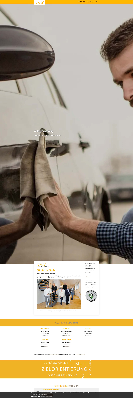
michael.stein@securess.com (54, 354)
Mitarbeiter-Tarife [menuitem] (81, 2)
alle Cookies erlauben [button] (34, 396)
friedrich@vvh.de (45, 335)
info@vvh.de (87, 276)
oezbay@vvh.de (88, 335)
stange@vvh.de (67, 346)
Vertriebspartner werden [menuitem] (93, 2)
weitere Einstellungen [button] (49, 396)
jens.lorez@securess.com (80, 354)
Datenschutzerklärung (44, 394)
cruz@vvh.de (46, 346)
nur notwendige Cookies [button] (42, 396)
